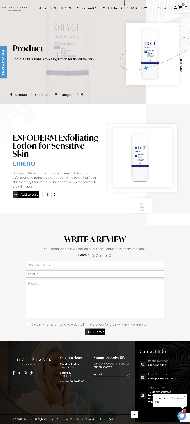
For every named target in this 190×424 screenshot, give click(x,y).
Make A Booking (3, 62)
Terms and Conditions (70, 419)
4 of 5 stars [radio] (105, 255)
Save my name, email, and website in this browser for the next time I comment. (88, 324)
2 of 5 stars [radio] (97, 255)
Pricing (113, 8)
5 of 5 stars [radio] (110, 255)
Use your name (40, 264)
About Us (51, 8)
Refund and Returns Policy (101, 419)
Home (38, 8)
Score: (84, 254)
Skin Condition (92, 8)
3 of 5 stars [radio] (101, 255)
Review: (34, 283)
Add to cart (29, 194)
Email (33, 274)
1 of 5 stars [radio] (93, 255)
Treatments (68, 8)
